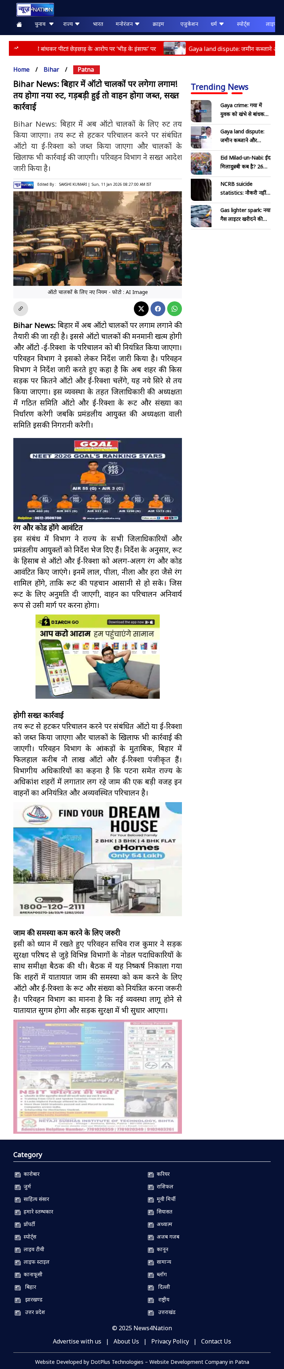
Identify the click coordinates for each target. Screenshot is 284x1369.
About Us (126, 1341)
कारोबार (30, 1173)
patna (86, 69)
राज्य (68, 23)
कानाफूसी (32, 1274)
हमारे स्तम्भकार (37, 1211)
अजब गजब (166, 1236)
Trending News (219, 86)
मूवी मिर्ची (165, 1198)
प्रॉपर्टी (28, 1224)
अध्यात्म (163, 1224)
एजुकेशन (189, 23)
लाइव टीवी (32, 1249)
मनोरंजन (125, 23)
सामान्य (162, 1261)
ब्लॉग (160, 1274)
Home (21, 69)
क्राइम (158, 23)
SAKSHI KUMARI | (74, 184)
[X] (141, 308)
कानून (161, 1249)
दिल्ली (162, 1286)
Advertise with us (77, 1341)
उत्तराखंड (165, 1311)
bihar (51, 69)
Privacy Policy (170, 1341)
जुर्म (26, 1186)
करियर (162, 1173)
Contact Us (216, 1341)
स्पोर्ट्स (243, 23)
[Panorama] (97, 859)
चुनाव (41, 23)
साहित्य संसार (35, 1198)
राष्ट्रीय (161, 1299)
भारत (98, 23)
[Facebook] (158, 308)
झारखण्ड (32, 1299)
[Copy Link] (20, 308)
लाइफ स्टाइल (35, 1261)
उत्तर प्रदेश (33, 1311)
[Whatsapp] (174, 308)
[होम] (31, 10)
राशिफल (163, 1186)
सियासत (163, 1211)
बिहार (28, 1286)
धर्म (215, 23)
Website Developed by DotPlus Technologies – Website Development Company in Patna (142, 1361)
